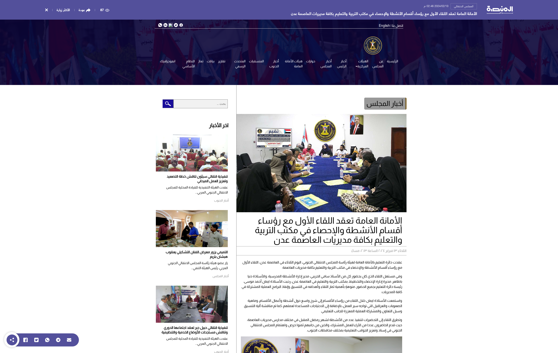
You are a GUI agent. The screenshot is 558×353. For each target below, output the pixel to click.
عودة (82, 10)
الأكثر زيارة (63, 10)
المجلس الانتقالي (463, 5)
